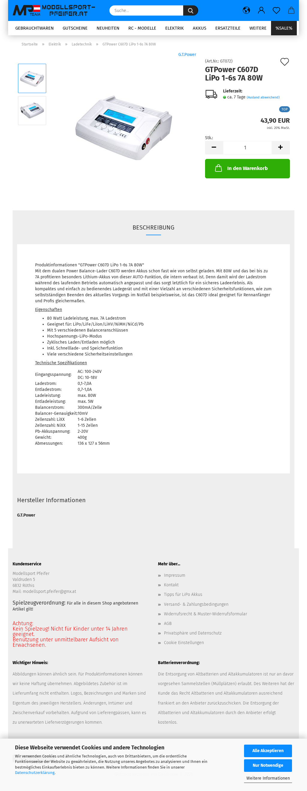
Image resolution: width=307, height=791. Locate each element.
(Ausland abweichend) (263, 97)
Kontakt (171, 584)
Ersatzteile (227, 28)
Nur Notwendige (268, 765)
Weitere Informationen (268, 778)
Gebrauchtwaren (34, 28)
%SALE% (284, 28)
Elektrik (174, 28)
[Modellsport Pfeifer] (56, 10)
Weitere (258, 28)
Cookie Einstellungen (184, 642)
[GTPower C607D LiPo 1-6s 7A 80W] (123, 126)
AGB (167, 623)
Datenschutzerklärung (35, 772)
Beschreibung (153, 227)
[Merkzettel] (276, 10)
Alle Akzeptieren (268, 750)
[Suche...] (190, 10)
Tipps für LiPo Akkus (183, 594)
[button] (246, 10)
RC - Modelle (142, 28)
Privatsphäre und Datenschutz (193, 633)
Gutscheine (75, 28)
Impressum (174, 575)
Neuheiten (108, 28)
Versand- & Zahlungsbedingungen (196, 604)
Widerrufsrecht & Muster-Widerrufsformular (205, 614)
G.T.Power (187, 54)
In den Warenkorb (247, 168)
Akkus (199, 28)
